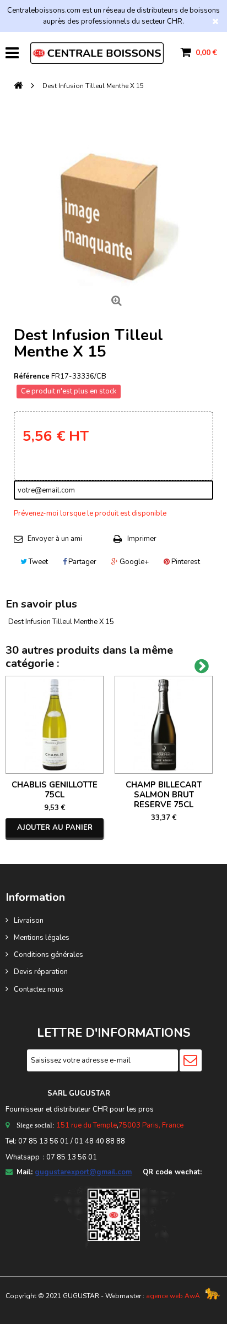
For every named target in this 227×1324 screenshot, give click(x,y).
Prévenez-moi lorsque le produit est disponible (90, 513)
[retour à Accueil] (18, 86)
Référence (32, 376)
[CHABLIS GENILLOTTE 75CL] (55, 725)
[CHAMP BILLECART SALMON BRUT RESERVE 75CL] (164, 725)
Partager (81, 562)
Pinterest (185, 562)
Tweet (37, 562)
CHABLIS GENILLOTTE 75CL (55, 789)
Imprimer (141, 539)
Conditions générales (48, 955)
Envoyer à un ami (55, 539)
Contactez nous (38, 989)
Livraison (29, 921)
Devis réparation (41, 972)
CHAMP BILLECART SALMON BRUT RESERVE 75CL (164, 794)
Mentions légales (41, 938)
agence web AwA (173, 1296)
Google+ (133, 562)
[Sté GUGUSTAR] (97, 53)
